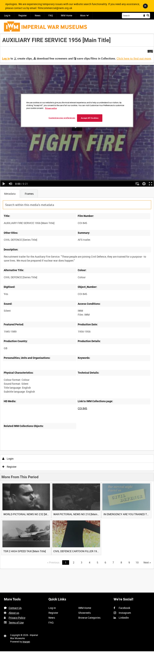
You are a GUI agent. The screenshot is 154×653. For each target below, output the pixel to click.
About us (14, 613)
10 (26, 449)
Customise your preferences (62, 118)
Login (10, 458)
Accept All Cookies (90, 118)
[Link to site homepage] (45, 26)
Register (22, 15)
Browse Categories (89, 617)
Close (145, 6)
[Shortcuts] (150, 50)
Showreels (84, 613)
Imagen (26, 641)
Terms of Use (16, 622)
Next (147, 562)
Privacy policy (51, 108)
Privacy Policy (17, 617)
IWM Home (66, 15)
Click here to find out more (134, 58)
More (82, 15)
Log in (7, 15)
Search (148, 15)
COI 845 (82, 408)
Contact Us (15, 608)
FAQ (50, 15)
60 (46, 449)
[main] (77, 301)
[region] (77, 110)
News (37, 15)
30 (36, 449)
